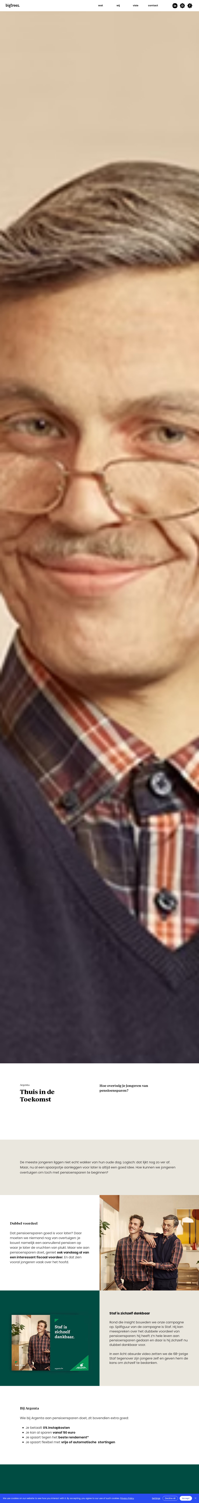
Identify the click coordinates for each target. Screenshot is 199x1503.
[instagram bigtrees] (182, 5)
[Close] (195, 1498)
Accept (186, 1498)
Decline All (170, 1498)
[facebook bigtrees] (189, 5)
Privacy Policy (127, 1498)
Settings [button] (156, 1498)
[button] (100, 5)
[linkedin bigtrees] (174, 5)
